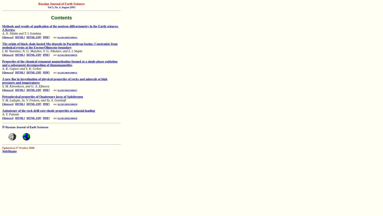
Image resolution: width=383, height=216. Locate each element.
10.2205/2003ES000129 (67, 55)
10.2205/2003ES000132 (67, 37)
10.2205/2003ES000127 (67, 90)
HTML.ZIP (33, 37)
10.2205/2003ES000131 (67, 73)
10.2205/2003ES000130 (67, 118)
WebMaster (9, 151)
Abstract (8, 37)
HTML (20, 37)
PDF (46, 37)
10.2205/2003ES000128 (67, 104)
